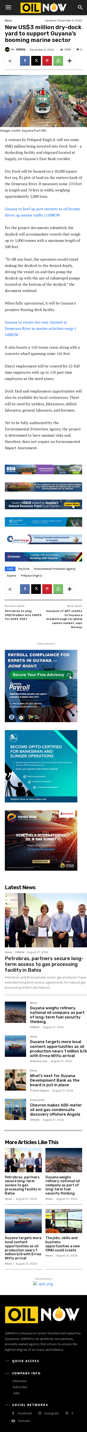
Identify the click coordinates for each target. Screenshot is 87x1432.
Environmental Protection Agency (54, 568)
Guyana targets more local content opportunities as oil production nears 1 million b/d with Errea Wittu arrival (58, 1048)
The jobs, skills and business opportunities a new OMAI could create (62, 1244)
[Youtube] (13, 1421)
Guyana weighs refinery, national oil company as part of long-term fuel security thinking (57, 1015)
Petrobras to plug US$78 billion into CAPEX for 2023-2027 (23, 615)
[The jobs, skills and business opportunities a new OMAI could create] (63, 1221)
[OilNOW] (8, 49)
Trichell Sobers (39, 1090)
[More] (70, 61)
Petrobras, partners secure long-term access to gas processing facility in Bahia (44, 964)
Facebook (25, 1413)
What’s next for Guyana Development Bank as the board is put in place (55, 1080)
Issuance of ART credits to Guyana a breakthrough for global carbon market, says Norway (64, 619)
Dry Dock (23, 568)
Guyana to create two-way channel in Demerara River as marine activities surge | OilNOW (40, 328)
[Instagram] (40, 1413)
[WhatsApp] (58, 61)
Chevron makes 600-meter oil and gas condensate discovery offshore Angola (56, 1110)
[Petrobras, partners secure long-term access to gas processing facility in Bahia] (46, 920)
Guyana (11, 575)
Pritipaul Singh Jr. (32, 575)
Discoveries (37, 1100)
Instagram (51, 1413)
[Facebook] (25, 61)
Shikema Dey (38, 1061)
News (8, 20)
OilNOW (20, 49)
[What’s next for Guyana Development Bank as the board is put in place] (15, 1080)
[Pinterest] (47, 61)
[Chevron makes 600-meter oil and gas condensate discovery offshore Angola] (15, 1109)
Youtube (24, 1420)
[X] (36, 61)
